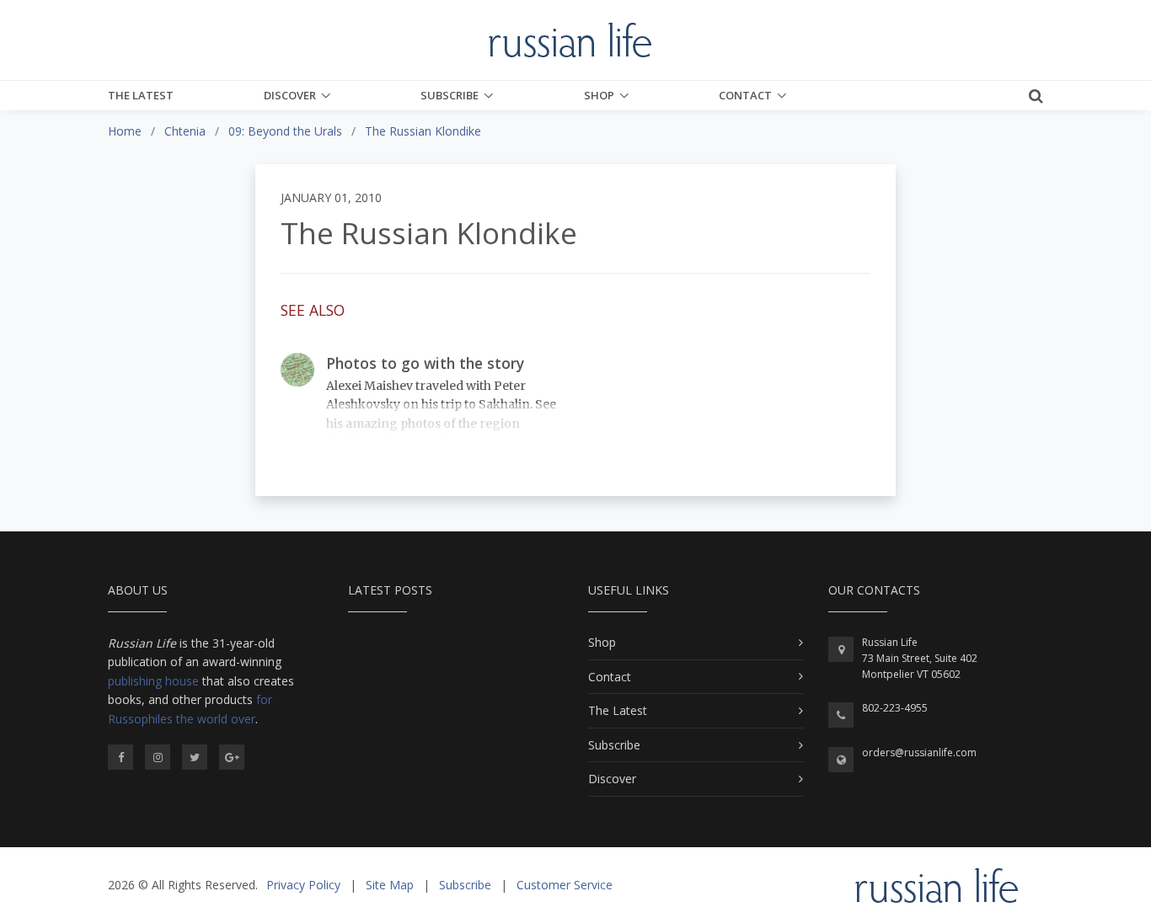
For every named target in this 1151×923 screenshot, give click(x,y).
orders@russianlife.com (919, 752)
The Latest (141, 95)
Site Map (390, 885)
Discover (290, 95)
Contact (745, 95)
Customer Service (565, 885)
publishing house (153, 681)
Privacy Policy (303, 885)
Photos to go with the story (425, 363)
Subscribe (449, 95)
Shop (599, 95)
